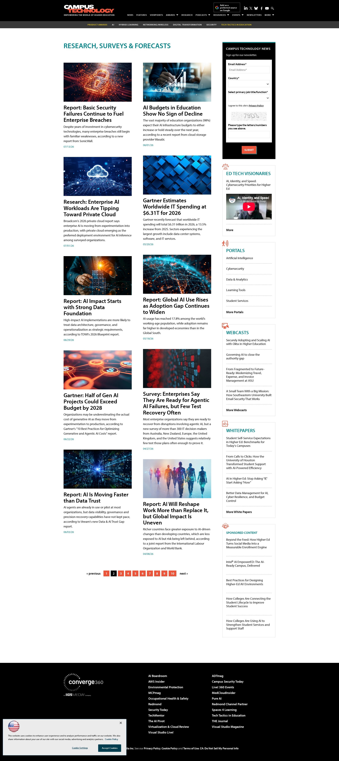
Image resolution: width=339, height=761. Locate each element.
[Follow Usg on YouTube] (267, 8)
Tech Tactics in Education (228, 715)
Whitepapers (240, 430)
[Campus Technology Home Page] (89, 10)
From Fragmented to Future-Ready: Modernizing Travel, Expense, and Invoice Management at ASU (245, 375)
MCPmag (154, 693)
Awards (170, 15)
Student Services (237, 301)
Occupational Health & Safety (168, 698)
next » (184, 573)
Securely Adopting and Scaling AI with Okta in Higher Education (248, 342)
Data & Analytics (237, 279)
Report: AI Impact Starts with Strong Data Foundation (92, 307)
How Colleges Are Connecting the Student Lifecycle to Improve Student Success (248, 602)
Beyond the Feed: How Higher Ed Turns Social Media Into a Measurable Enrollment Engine (248, 543)
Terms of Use (191, 748)
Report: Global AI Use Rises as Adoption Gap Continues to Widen (176, 305)
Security (211, 24)
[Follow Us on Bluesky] (256, 8)
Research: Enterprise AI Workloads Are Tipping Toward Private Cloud (91, 207)
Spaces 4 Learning (224, 710)
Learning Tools (235, 290)
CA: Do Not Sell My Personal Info (219, 748)
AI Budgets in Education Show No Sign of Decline (173, 110)
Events (236, 15)
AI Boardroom (157, 676)
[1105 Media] (85, 714)
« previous (94, 573)
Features (141, 15)
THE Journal (220, 721)
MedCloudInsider (223, 693)
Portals (235, 250)
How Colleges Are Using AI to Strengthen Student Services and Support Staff (248, 624)
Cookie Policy (170, 748)
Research (187, 15)
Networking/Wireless (155, 24)
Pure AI (217, 698)
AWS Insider (156, 681)
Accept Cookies (110, 748)
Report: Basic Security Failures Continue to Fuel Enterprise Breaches (94, 113)
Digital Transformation (187, 24)
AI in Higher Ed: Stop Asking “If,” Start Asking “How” (246, 480)
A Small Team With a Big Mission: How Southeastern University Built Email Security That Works (249, 395)
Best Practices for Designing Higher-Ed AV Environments (244, 582)
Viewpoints (156, 15)
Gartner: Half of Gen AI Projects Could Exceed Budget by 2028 (91, 401)
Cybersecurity (235, 269)
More (268, 15)
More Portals (234, 312)
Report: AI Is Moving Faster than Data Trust (96, 497)
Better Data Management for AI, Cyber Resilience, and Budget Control (247, 497)
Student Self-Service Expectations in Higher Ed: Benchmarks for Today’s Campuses (248, 442)
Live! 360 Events (223, 687)
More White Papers (239, 512)
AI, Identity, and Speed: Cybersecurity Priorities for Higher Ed (248, 185)
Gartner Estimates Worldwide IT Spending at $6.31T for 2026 (174, 206)
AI (113, 24)
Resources (219, 15)
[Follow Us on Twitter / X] (250, 8)
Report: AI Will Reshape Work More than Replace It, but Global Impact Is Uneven (176, 513)
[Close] (121, 723)
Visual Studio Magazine (228, 727)
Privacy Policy (256, 105)
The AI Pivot (156, 721)
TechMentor (156, 715)
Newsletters (254, 15)
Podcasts (201, 15)
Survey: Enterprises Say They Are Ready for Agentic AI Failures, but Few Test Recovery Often (176, 403)
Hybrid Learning (128, 24)
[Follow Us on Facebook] (261, 8)
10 (172, 573)
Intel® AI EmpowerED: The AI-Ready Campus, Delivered (245, 564)
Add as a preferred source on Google (228, 7)
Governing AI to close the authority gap (243, 356)
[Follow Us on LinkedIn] (246, 8)
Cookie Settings (80, 747)
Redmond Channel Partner (230, 704)
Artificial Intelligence (239, 258)
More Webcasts (236, 410)
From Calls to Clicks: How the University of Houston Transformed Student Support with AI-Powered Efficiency (246, 462)
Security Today (158, 710)
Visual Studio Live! (161, 732)
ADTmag (217, 676)
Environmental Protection (165, 687)
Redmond (154, 704)
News (130, 15)
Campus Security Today (227, 681)
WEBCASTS (237, 332)
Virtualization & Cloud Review (168, 727)
